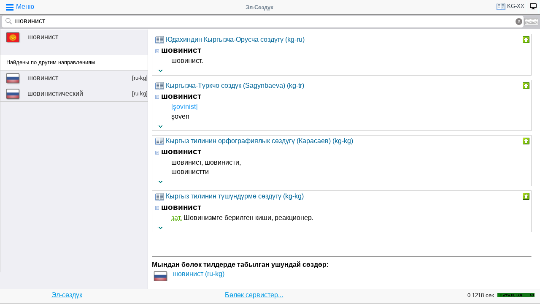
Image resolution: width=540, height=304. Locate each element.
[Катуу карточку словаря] (525, 39)
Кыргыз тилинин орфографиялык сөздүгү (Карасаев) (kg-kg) (259, 140)
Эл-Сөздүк (259, 7)
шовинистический (87, 93)
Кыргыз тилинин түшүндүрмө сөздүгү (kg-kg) (235, 196)
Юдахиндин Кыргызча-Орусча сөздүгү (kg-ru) (235, 39)
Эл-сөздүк (66, 295)
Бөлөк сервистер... (254, 295)
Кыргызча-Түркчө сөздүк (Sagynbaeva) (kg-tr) (235, 85)
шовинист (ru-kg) (198, 273)
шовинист (42, 37)
